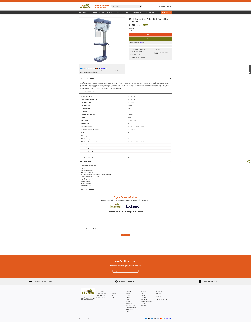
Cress (127, 299)
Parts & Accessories (107, 12)
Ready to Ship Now (166, 12)
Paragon (128, 297)
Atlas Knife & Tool (130, 305)
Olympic (128, 295)
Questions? (249, 69)
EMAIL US (169, 1)
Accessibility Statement (146, 301)
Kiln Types (82, 12)
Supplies (119, 12)
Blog (142, 293)
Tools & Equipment (93, 12)
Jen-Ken (128, 293)
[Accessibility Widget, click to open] (248, 161)
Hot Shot (128, 301)
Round (112, 295)
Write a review (125, 235)
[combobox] (126, 6)
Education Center (137, 12)
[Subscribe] (136, 271)
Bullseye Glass (129, 309)
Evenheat (128, 291)
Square (112, 297)
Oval (112, 291)
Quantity (131, 28)
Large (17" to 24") (100, 295)
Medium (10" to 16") (101, 293)
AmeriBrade (129, 303)
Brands (127, 12)
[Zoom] (102, 40)
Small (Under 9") (100, 291)
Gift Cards (143, 297)
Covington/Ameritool (131, 307)
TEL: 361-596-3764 (161, 1)
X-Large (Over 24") (100, 297)
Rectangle (113, 293)
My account (144, 305)
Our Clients (143, 303)
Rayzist (128, 311)
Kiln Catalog (144, 299)
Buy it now (150, 39)
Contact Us (143, 295)
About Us (143, 291)
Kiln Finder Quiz (150, 12)
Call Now (156, 53)
